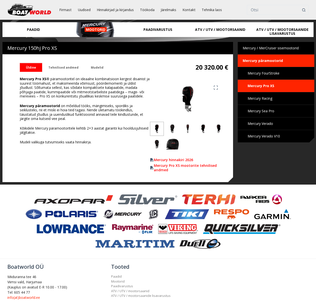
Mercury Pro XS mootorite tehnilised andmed (185, 167)
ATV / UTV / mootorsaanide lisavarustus (141, 295)
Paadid (116, 276)
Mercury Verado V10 (264, 136)
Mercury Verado (260, 123)
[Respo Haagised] (231, 213)
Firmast (65, 9)
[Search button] (303, 10)
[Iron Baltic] (153, 213)
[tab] (31, 67)
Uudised (84, 9)
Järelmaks (168, 9)
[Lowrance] (71, 228)
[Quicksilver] (241, 228)
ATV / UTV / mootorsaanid (130, 291)
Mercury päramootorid (263, 60)
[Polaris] (61, 213)
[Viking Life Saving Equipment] (178, 228)
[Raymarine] (132, 228)
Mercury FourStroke (263, 73)
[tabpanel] (85, 110)
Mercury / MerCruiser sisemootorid (271, 48)
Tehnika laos (212, 9)
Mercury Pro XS (261, 85)
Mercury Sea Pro (261, 111)
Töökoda (147, 9)
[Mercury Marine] (122, 213)
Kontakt (189, 9)
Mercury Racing (260, 98)
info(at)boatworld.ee (23, 297)
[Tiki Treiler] (187, 213)
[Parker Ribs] (261, 199)
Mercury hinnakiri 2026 (173, 160)
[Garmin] (272, 213)
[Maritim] (135, 243)
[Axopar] (73, 199)
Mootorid (118, 281)
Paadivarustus (122, 286)
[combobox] (273, 10)
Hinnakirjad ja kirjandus (115, 9)
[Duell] (199, 243)
